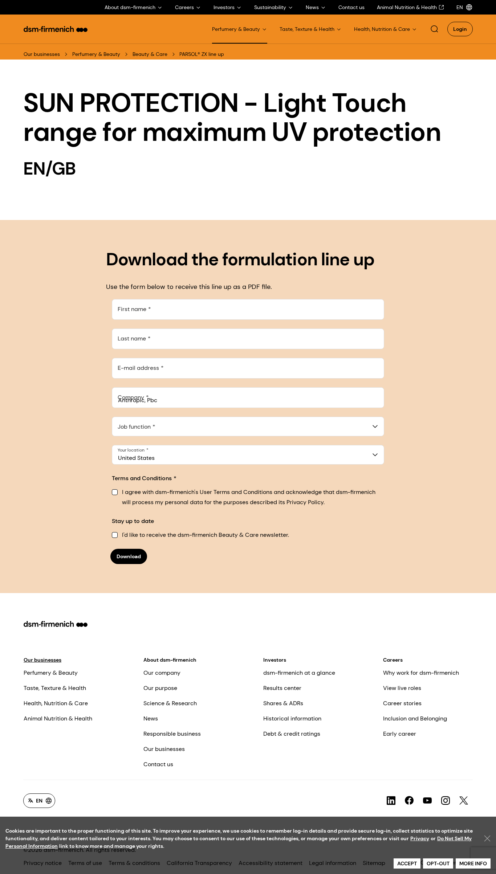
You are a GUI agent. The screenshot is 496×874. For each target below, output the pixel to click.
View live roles (402, 688)
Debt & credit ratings (291, 734)
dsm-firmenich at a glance (299, 673)
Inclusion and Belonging (415, 718)
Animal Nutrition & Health (58, 718)
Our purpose (160, 688)
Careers (393, 660)
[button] (434, 29)
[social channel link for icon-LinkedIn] (391, 801)
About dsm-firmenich (169, 660)
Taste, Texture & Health (55, 688)
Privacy (419, 838)
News (150, 718)
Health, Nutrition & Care (56, 703)
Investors (274, 660)
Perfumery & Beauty (96, 54)
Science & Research (170, 703)
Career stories (402, 703)
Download (129, 556)
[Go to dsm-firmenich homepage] (55, 29)
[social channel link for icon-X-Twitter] (464, 801)
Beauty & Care (150, 54)
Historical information (292, 718)
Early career (399, 734)
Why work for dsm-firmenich (421, 673)
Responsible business (172, 734)
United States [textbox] (136, 458)
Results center (282, 688)
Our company (161, 673)
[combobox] (248, 426)
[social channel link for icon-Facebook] (409, 801)
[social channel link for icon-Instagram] (445, 801)
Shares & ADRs (283, 703)
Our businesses (42, 54)
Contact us (158, 764)
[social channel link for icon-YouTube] (427, 801)
